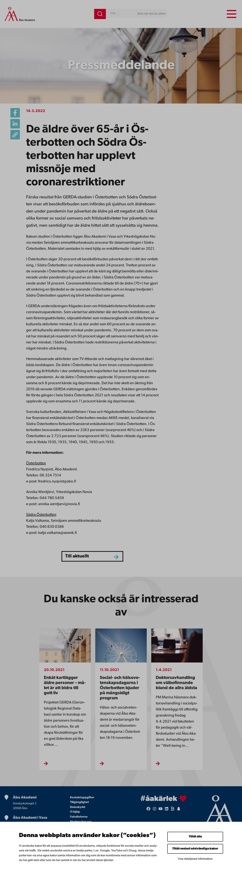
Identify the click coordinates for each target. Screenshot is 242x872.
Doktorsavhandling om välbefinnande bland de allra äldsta (176, 683)
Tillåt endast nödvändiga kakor (195, 848)
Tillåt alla (195, 836)
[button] (15, 134)
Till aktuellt (77, 556)
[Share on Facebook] (15, 113)
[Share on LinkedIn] (15, 123)
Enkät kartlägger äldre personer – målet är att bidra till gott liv (65, 685)
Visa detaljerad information (195, 858)
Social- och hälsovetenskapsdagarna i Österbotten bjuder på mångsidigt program (120, 688)
